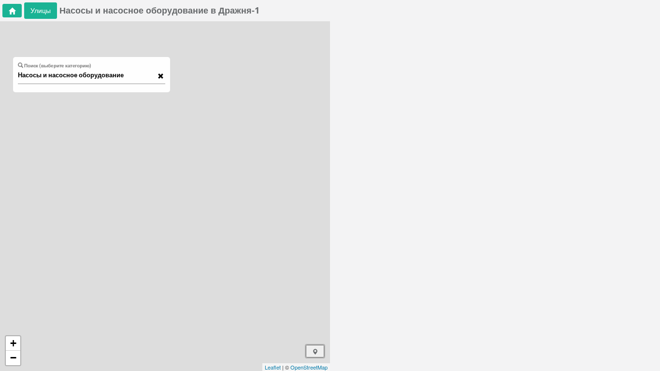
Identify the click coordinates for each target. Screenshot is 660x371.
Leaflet (273, 367)
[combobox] (87, 75)
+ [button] (13, 343)
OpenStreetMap (309, 367)
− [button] (13, 358)
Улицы (40, 10)
